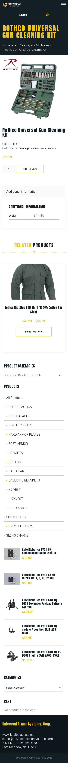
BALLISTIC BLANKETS (24, 480)
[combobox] (34, 375)
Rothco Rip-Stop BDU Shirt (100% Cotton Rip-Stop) (33, 309)
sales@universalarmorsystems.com (27, 739)
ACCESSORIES (18, 508)
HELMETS (16, 453)
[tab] (34, 191)
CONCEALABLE (19, 416)
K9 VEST (15, 489)
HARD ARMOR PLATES (24, 434)
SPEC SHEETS (16, 517)
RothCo (52, 148)
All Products (14, 398)
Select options (34, 331)
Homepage (9, 45)
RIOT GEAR (16, 471)
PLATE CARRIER (20, 425)
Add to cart (30, 168)
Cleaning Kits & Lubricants (35, 45)
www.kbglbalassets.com (19, 735)
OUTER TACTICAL (21, 407)
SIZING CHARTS (17, 535)
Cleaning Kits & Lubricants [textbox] (33, 375)
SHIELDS (15, 462)
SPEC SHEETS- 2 (20, 526)
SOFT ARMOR (18, 444)
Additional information (21, 191)
